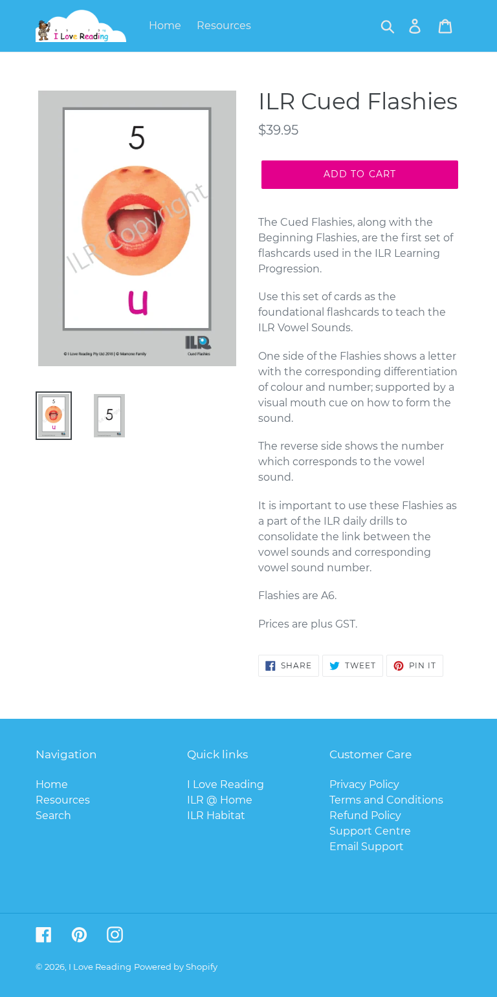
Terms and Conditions (386, 800)
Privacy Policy (364, 784)
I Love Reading (225, 784)
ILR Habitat (216, 815)
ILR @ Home (219, 800)
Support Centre (370, 831)
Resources (63, 800)
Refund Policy (365, 815)
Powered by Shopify (175, 966)
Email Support (366, 846)
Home (52, 784)
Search (53, 815)
